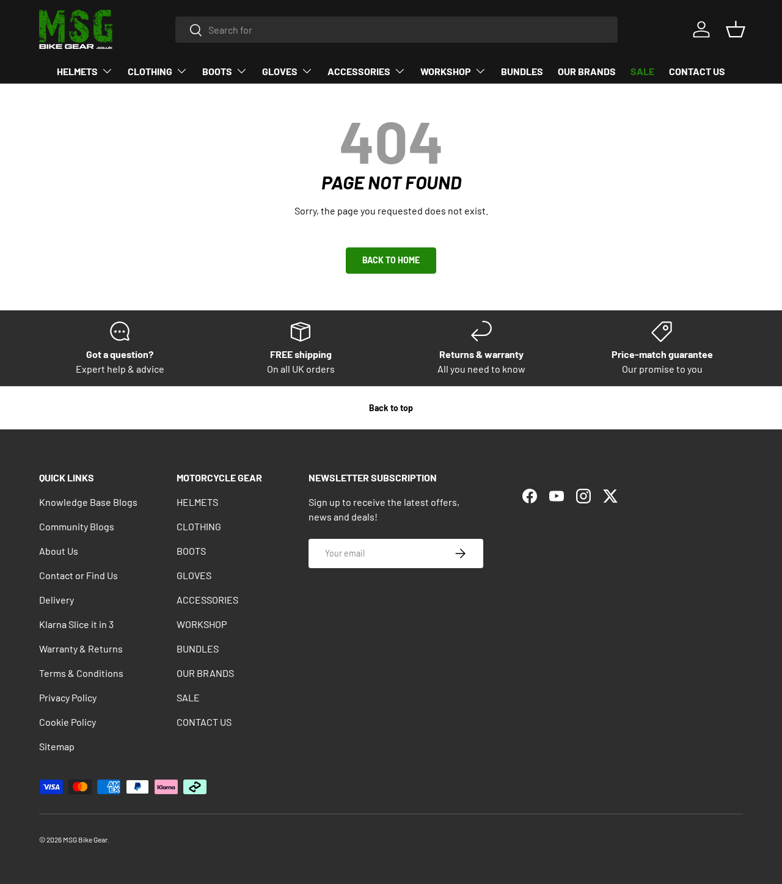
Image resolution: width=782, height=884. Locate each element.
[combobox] (396, 29)
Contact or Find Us (78, 575)
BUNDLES (522, 71)
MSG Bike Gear (85, 839)
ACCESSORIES (358, 71)
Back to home (391, 260)
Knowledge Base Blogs (88, 502)
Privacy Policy (68, 697)
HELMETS (77, 71)
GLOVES (280, 71)
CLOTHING (150, 71)
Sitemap (57, 746)
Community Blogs (76, 526)
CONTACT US (697, 71)
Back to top (391, 408)
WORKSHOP (445, 71)
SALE (642, 71)
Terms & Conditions (81, 673)
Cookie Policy (67, 722)
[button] (735, 29)
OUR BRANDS (587, 71)
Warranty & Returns (81, 648)
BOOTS (217, 71)
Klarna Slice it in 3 (76, 624)
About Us (58, 551)
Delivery (56, 599)
